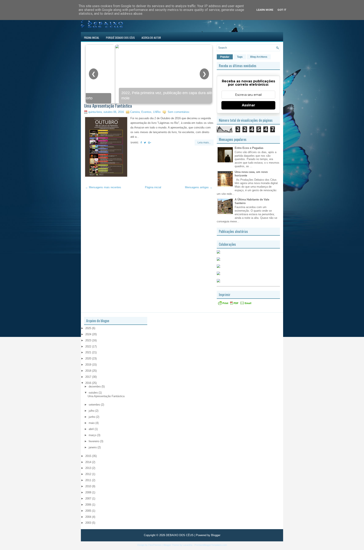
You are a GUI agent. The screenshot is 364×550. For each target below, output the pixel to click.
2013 (88, 468)
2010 (88, 486)
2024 (88, 334)
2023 (88, 340)
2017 (88, 376)
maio (92, 423)
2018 (88, 370)
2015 (88, 456)
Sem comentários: (179, 111)
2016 (88, 382)
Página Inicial (91, 37)
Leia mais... (204, 142)
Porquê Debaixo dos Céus (120, 37)
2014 (88, 462)
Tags (240, 56)
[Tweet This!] (145, 142)
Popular (224, 56)
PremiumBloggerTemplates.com (210, 545)
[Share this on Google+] (149, 142)
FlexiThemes (155, 545)
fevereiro (94, 441)
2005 (88, 510)
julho (92, 410)
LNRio (157, 111)
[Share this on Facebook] (141, 142)
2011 (88, 480)
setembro (95, 404)
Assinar (248, 105)
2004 (88, 516)
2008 (88, 492)
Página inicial (153, 187)
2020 (88, 358)
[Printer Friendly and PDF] (235, 304)
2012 (88, 474)
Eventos (146, 111)
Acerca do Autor (151, 37)
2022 (88, 346)
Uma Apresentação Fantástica (108, 105)
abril (92, 429)
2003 (88, 522)
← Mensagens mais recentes (103, 187)
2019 (88, 364)
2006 (88, 504)
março (93, 435)
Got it (281, 9)
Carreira (135, 111)
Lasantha (187, 545)
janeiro (93, 447)
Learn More (264, 9)
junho (92, 416)
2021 (88, 352)
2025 (88, 328)
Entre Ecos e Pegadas (249, 148)
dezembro (95, 386)
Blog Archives (258, 56)
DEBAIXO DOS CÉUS (180, 535)
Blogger (215, 535)
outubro (94, 392)
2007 (88, 498)
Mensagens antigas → (198, 187)
